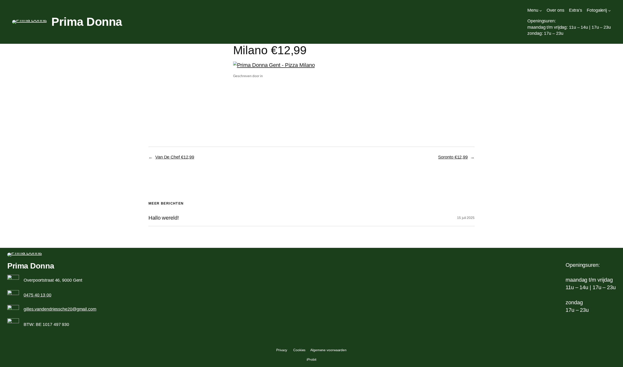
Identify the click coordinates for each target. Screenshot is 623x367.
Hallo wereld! (163, 218)
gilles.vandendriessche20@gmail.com (60, 309)
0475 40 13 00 (37, 295)
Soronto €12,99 (453, 157)
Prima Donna (86, 21)
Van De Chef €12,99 (174, 157)
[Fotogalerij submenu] (609, 10)
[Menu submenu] (540, 10)
